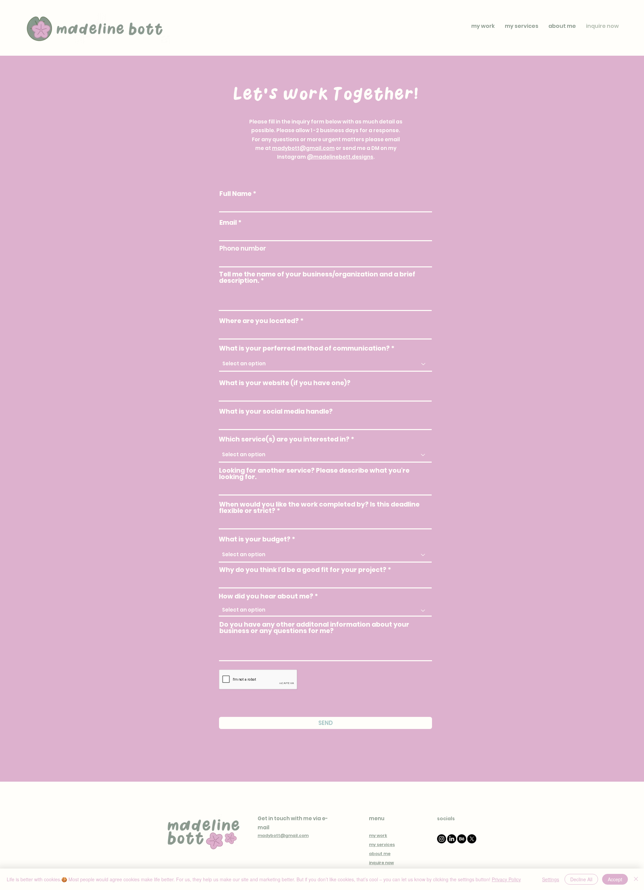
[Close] (636, 879)
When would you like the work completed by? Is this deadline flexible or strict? (319, 507)
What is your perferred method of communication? (304, 348)
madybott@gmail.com (303, 148)
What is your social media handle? (276, 411)
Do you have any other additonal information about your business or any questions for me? (314, 627)
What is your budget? (254, 539)
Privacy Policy (506, 879)
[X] (471, 838)
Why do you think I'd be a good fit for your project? (302, 570)
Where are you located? (259, 321)
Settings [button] (550, 879)
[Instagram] (441, 838)
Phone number (242, 248)
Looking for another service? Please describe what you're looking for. (314, 473)
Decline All (581, 879)
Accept (615, 879)
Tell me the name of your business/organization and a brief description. (317, 277)
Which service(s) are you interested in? (284, 439)
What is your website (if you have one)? (285, 383)
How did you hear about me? (266, 596)
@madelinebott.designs (340, 156)
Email (228, 222)
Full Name (235, 194)
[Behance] (461, 838)
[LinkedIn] (451, 838)
